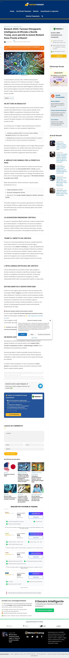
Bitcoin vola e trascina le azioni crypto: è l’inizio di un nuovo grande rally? (61, 146)
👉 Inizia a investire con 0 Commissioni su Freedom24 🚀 (23, 48)
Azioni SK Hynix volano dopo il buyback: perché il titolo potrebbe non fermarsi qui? (61, 170)
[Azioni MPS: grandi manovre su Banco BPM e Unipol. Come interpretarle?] (52, 190)
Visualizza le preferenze (44, 334)
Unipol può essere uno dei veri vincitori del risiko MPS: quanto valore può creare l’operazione (61, 181)
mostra (11, 98)
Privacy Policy (34, 337)
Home (12, 11)
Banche (36, 11)
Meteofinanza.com (8, 26)
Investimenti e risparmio (49, 11)
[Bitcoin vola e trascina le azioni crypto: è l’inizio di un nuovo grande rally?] (52, 143)
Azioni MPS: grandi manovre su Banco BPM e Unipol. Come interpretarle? (62, 193)
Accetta (22, 334)
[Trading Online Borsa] (34, 632)
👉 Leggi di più (58, 56)
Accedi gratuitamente (44, 610)
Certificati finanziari (23, 11)
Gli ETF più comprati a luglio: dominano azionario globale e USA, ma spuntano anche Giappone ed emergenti (61, 158)
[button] (50, 320)
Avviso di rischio (4, 654)
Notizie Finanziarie (33, 16)
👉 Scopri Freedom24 (13, 414)
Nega (32, 334)
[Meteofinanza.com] (34, 4)
